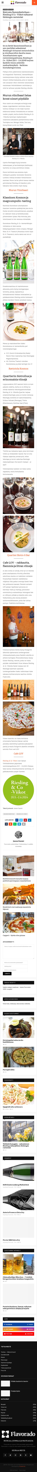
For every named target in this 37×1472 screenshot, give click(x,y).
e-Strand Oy (22, 1466)
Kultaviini (3, 1421)
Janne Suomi (12, 20)
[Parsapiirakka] (18, 1057)
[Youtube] (31, 1455)
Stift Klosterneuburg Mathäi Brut (16, 1185)
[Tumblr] (26, 1455)
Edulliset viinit (5, 1415)
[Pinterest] (20, 1455)
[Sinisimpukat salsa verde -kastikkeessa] (18, 1027)
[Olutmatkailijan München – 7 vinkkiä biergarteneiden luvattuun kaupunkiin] (18, 1264)
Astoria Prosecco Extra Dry (13, 1212)
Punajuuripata (15, 1391)
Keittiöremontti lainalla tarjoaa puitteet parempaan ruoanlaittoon (17, 880)
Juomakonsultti (5, 1355)
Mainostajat (4, 1360)
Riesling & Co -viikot (22, 814)
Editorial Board (14, 1470)
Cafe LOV (18, 753)
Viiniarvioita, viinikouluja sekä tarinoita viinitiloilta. (16, 1004)
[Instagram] (15, 1455)
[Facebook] (5, 1455)
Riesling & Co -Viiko (10, 761)
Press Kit (3, 1370)
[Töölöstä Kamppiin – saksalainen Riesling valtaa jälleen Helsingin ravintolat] (18, 1131)
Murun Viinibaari (18, 190)
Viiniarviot (3, 1407)
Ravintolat (11, 9)
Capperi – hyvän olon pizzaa (14, 935)
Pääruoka (3, 1410)
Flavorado (10, 1187)
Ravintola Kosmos (18, 368)
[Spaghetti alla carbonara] (18, 1094)
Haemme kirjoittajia (6, 1362)
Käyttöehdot (4, 1365)
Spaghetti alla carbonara (13, 1107)
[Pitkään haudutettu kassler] (5, 1384)
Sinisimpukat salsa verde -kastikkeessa (13, 1041)
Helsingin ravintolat (9, 814)
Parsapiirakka (8, 1070)
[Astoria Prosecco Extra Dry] (18, 1199)
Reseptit (3, 1404)
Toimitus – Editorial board (8, 1352)
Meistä (3, 1357)
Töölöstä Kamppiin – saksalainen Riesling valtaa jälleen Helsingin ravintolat (16, 1146)
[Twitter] (10, 1455)
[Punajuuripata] (5, 1393)
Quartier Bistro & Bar (18, 555)
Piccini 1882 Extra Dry (11, 1240)
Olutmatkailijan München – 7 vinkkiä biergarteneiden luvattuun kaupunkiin (18, 1278)
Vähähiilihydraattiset (6, 1418)
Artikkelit (5, 9)
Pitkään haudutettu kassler (19, 1381)
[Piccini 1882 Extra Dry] (18, 1227)
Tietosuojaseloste (6, 1368)
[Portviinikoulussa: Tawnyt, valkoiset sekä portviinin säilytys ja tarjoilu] (18, 1294)
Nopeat (3, 1412)
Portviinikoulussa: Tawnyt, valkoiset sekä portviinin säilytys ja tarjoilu (17, 1307)
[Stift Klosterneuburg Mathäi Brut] (18, 1172)
